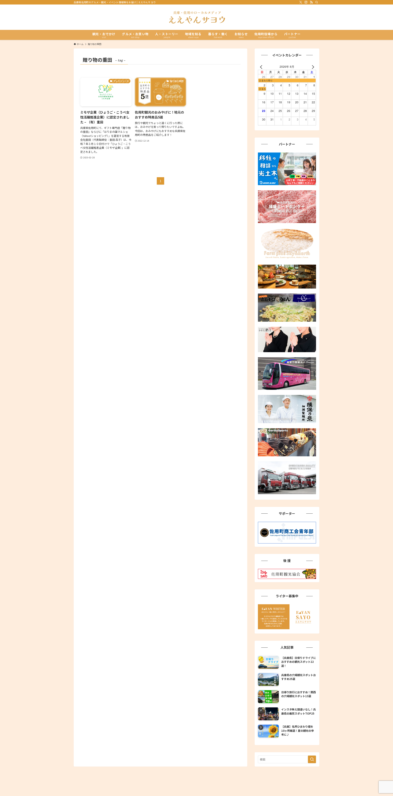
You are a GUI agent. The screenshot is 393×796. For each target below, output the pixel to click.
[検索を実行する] (312, 759)
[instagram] (306, 2)
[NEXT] (312, 66)
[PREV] (262, 66)
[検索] (316, 2)
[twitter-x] (300, 2)
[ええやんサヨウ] (196, 17)
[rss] (311, 2)
